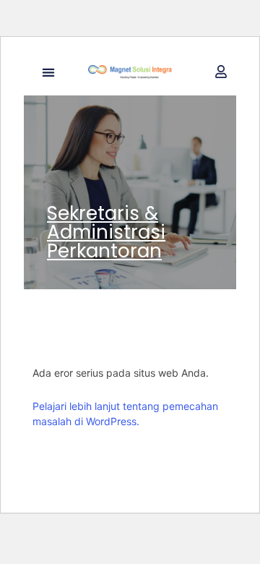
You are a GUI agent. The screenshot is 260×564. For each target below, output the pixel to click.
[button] (48, 72)
